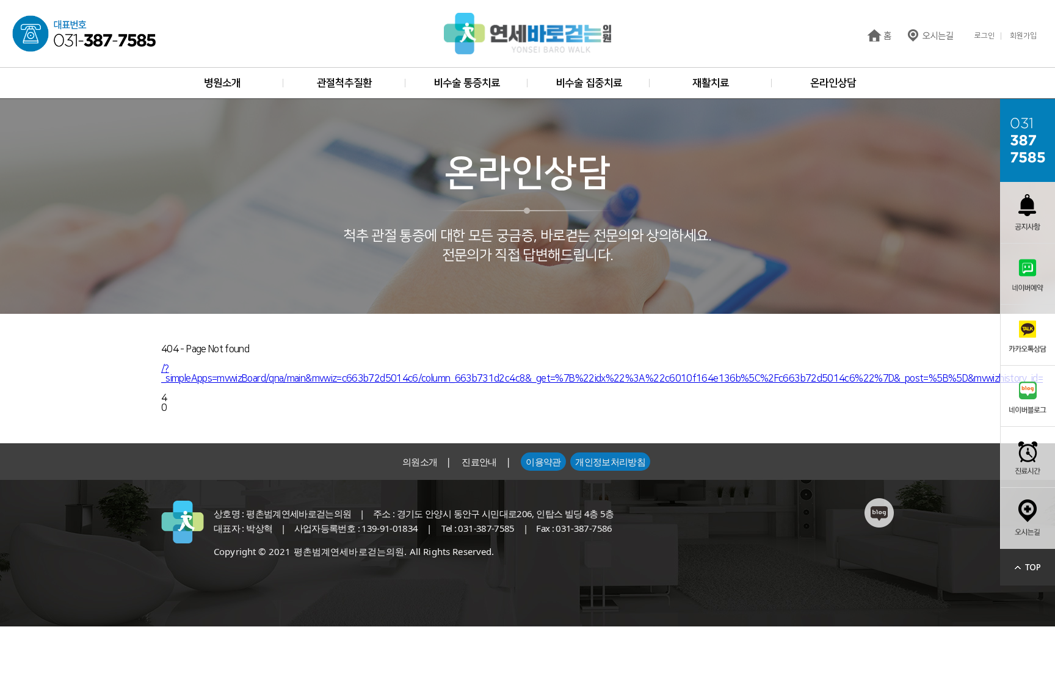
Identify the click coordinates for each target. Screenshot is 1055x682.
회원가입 (1023, 36)
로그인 (984, 36)
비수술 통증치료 (466, 83)
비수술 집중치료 (589, 83)
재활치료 (710, 83)
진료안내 (479, 461)
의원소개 (419, 461)
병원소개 (222, 83)
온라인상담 (833, 83)
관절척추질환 (344, 83)
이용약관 (543, 461)
